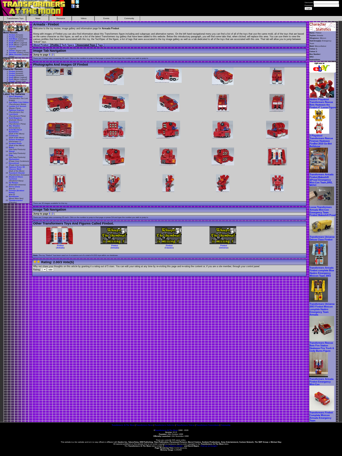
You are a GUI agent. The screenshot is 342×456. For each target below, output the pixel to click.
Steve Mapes (170, 446)
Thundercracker (16, 200)
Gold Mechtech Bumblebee (15, 131)
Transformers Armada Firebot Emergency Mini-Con (321, 382)
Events (106, 18)
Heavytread (14, 163)
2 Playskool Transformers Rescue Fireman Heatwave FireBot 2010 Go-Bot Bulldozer (321, 141)
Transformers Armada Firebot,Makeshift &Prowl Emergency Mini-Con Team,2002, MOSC (321, 180)
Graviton (12, 53)
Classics (169, 248)
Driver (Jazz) (14, 187)
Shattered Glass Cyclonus (16, 178)
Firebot (60, 245)
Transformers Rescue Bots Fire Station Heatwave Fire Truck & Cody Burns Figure (322, 347)
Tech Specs (68, 45)
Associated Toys (86, 45)
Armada (60, 248)
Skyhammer (14, 159)
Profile (55, 45)
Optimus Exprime (16, 110)
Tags (100, 45)
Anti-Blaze (13, 39)
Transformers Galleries (165, 425)
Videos (84, 18)
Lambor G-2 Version (17, 106)
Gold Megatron (15, 118)
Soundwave (14, 122)
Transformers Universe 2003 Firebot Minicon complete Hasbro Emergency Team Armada (322, 309)
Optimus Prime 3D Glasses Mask (17, 168)
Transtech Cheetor (17, 173)
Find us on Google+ (209, 446)
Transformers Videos (185, 425)
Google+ (180, 446)
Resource (60, 18)
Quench (12, 47)
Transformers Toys (15, 18)
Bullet (11, 147)
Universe (224, 248)
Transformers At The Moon (123, 425)
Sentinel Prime (15, 143)
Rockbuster (14, 196)
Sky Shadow (14, 126)
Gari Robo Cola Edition (19, 102)
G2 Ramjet (13, 183)
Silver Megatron (16, 96)
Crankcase (13, 136)
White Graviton (15, 54)
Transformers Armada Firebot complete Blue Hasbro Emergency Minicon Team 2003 (322, 271)
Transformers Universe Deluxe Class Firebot (322, 238)
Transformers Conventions (207, 425)
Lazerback (13, 114)
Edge (11, 155)
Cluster (12, 51)
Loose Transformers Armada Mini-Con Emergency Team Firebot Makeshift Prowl (323, 211)
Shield (11, 151)
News (37, 18)
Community (129, 18)
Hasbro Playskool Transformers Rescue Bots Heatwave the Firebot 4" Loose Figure (323, 103)
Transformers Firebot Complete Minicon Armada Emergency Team (321, 416)
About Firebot (41, 45)
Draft (11, 43)
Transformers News (144, 425)
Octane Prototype (16, 140)
